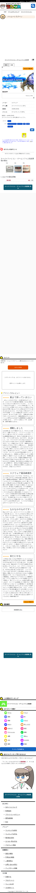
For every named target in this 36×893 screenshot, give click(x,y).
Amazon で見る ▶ (28, 68)
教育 (9, 744)
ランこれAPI (9, 884)
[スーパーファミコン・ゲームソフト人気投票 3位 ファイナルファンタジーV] (26, 169)
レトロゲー (10, 126)
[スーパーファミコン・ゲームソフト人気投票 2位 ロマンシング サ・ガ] (18, 169)
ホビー (9, 724)
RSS (6, 822)
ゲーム (9, 121)
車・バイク (27, 724)
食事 (9, 736)
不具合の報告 (9, 857)
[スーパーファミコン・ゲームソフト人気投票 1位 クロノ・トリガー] (9, 169)
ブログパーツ (9, 880)
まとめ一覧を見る (11, 841)
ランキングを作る (11, 834)
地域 (25, 744)
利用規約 (8, 811)
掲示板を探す (9, 837)
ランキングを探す (11, 830)
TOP (5, 11)
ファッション (11, 732)
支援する (8, 877)
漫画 (9, 716)
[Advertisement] (18, 38)
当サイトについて (11, 807)
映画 (9, 720)
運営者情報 (9, 818)
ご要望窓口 (9, 861)
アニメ (26, 712)
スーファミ (20, 123)
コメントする (18, 367)
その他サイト (9, 888)
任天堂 (27, 123)
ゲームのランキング (13, 11)
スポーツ (10, 728)
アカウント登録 (10, 845)
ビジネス (26, 740)
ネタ (9, 740)
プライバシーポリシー (12, 814)
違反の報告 (9, 853)
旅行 (25, 728)
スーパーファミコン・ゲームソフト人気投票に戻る (18, 187)
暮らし (26, 736)
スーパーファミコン (12, 123)
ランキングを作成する (18, 749)
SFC (24, 123)
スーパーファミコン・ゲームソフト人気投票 (17, 60)
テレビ (26, 720)
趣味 (25, 732)
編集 (32, 129)
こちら (31, 141)
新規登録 (23, 761)
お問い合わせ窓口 (11, 864)
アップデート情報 (11, 868)
